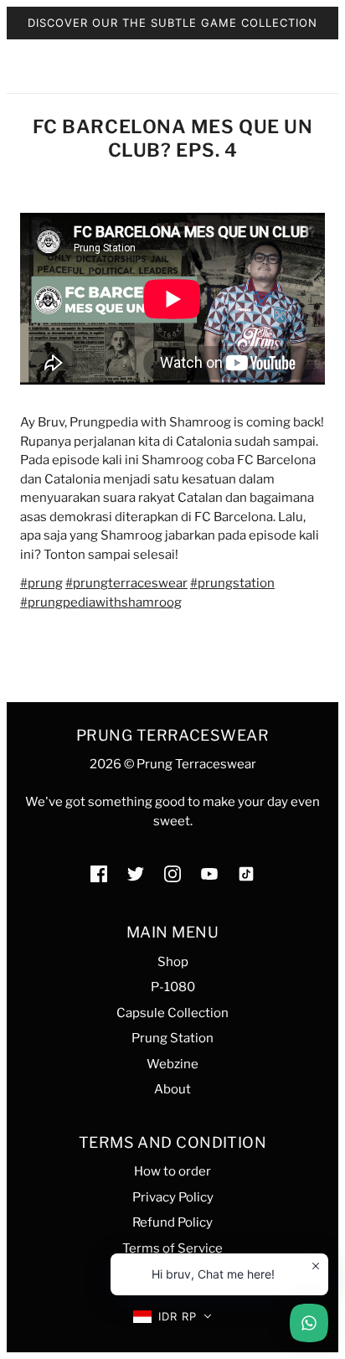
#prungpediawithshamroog (101, 602)
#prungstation (232, 583)
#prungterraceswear (126, 583)
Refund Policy (172, 1222)
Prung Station (172, 1038)
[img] (98, 873)
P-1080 (173, 987)
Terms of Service (172, 1248)
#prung (41, 583)
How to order (172, 1171)
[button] (173, 1316)
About (172, 1089)
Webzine (172, 1064)
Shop (172, 961)
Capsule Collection (172, 1013)
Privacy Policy (173, 1197)
